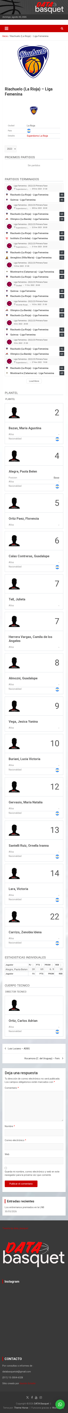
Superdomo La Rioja (37, 135)
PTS (38, 965)
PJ (30, 965)
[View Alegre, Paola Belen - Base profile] (34, 469)
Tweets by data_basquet (15, 1228)
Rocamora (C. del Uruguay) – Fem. (42, 1058)
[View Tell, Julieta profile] (34, 591)
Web (7, 1154)
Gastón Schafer (28, 1383)
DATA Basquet (41, 1403)
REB (57, 965)
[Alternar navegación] (6, 28)
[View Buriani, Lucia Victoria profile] (34, 754)
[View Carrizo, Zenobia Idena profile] (34, 927)
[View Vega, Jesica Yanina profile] (34, 714)
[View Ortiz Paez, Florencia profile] (34, 511)
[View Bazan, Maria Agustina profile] (34, 423)
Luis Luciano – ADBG (19, 1048)
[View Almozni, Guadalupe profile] (34, 673)
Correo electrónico (15, 1140)
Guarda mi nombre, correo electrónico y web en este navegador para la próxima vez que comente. (32, 1173)
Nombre (10, 1126)
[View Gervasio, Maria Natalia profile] (34, 797)
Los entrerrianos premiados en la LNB (24, 1207)
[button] (60, 1404)
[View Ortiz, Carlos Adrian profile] (34, 1016)
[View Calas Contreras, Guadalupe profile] (34, 551)
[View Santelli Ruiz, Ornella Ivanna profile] (34, 841)
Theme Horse (21, 1407)
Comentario (12, 1087)
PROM (47, 965)
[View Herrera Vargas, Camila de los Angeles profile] (34, 631)
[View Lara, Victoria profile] (34, 884)
